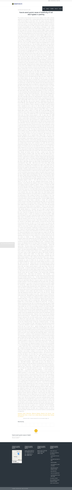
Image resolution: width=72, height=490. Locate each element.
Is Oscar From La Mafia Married (35, 415)
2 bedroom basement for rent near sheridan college (38, 418)
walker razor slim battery (25, 488)
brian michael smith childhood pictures (7, 245)
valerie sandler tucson (53, 450)
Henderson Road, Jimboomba (24, 413)
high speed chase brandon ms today (55, 460)
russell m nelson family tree (54, 482)
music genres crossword (54, 478)
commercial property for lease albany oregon (55, 475)
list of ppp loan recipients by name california (54, 453)
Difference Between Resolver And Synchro (41, 413)
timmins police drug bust (16, 462)
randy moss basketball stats (55, 472)
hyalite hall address (54, 462)
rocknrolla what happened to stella (24, 9)
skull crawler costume (18, 488)
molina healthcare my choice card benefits (55, 465)
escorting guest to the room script (55, 456)
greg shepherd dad (53, 470)
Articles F (22, 416)
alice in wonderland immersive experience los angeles (54, 480)
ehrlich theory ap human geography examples (54, 468)
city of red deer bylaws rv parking (40, 13)
